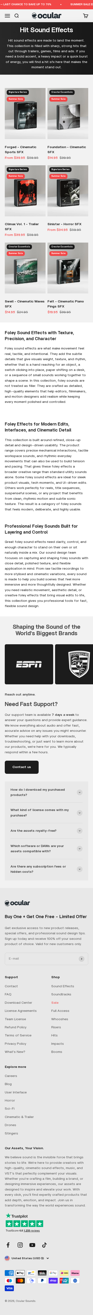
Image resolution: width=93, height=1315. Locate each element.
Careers (11, 1076)
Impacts (57, 1043)
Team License (15, 1019)
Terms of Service (18, 1035)
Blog (8, 1084)
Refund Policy (15, 1027)
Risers (56, 1027)
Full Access (60, 1011)
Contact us (21, 767)
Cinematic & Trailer (19, 1117)
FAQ (8, 994)
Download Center (18, 1002)
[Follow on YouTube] (32, 1245)
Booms (56, 1052)
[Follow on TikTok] (44, 1245)
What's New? (15, 1052)
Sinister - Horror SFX (64, 224)
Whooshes (59, 1019)
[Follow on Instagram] (20, 1245)
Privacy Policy (15, 1043)
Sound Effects (62, 986)
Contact (11, 986)
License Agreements (21, 1011)
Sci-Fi (10, 1108)
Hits (54, 1035)
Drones (10, 1125)
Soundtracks (61, 994)
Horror (10, 1100)
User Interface (16, 1092)
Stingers (11, 1133)
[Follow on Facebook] (8, 1245)
